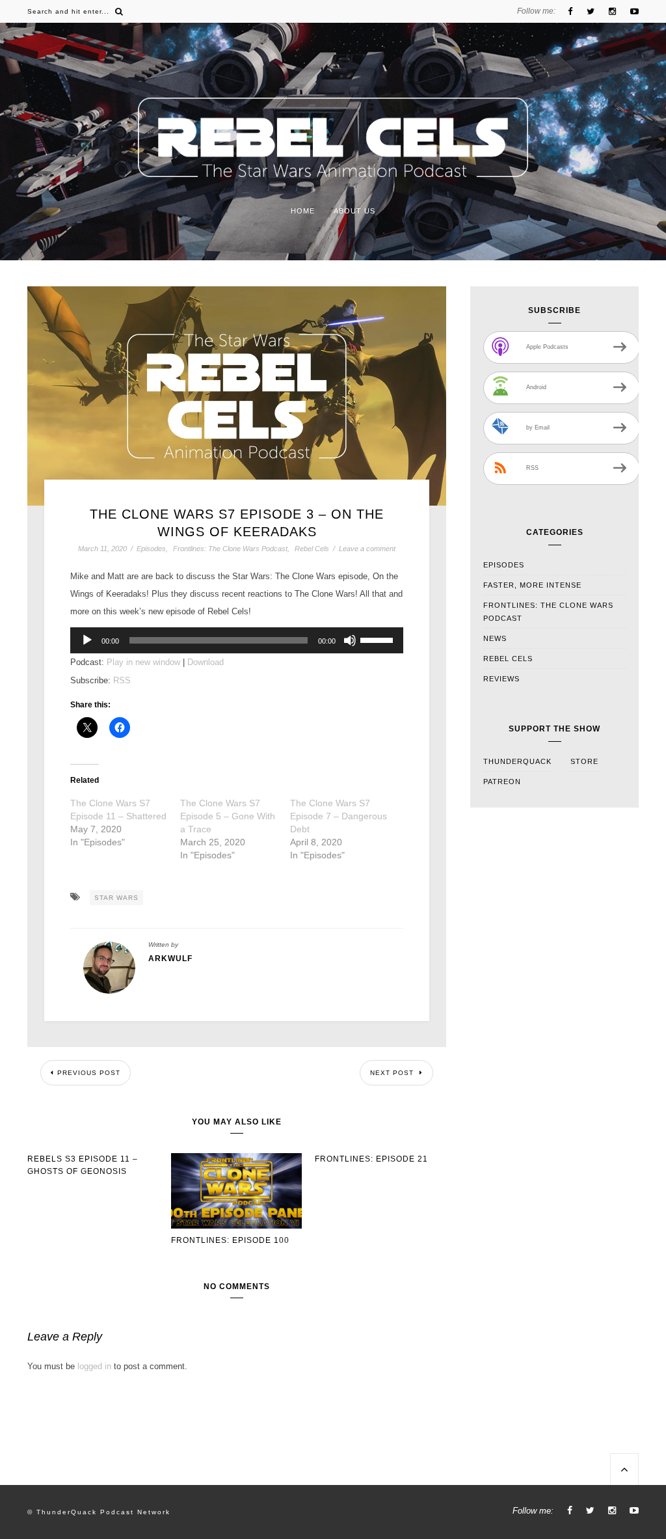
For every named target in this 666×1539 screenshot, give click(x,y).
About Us (354, 211)
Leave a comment (367, 548)
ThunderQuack (517, 761)
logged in (94, 1366)
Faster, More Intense (532, 585)
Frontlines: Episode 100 (230, 1240)
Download (205, 662)
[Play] (87, 640)
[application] (236, 640)
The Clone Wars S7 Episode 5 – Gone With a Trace (227, 816)
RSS (122, 680)
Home (303, 211)
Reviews (501, 679)
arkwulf (170, 958)
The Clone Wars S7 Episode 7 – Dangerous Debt (338, 816)
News (495, 638)
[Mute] (349, 640)
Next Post (393, 1072)
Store (584, 761)
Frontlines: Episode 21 (371, 1159)
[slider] (378, 639)
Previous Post (88, 1072)
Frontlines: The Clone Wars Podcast (230, 548)
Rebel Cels (312, 548)
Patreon (502, 781)
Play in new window (143, 662)
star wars (116, 897)
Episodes (151, 548)
